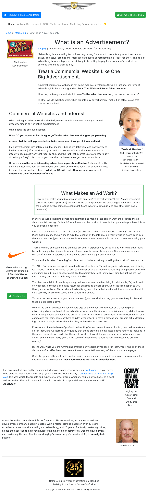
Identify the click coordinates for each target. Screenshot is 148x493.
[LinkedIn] (104, 24)
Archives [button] (63, 24)
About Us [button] (96, 24)
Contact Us (18, 296)
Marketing (20, 32)
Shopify (42, 48)
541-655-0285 (131, 14)
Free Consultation (22, 14)
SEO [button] (45, 24)
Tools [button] (53, 24)
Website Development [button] (29, 24)
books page (91, 370)
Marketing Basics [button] (79, 24)
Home (12, 24)
